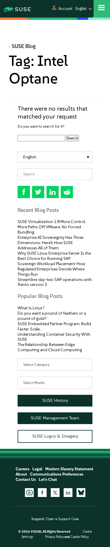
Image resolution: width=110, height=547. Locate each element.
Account (65, 8)
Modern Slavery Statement (69, 469)
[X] (55, 492)
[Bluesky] (81, 492)
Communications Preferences (56, 474)
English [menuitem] (29, 157)
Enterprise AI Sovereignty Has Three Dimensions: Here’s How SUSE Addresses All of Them (50, 243)
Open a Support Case (62, 519)
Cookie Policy (79, 537)
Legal (37, 469)
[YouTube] (29, 492)
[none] (55, 157)
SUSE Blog (24, 46)
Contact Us (26, 479)
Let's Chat (48, 479)
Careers (22, 469)
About (21, 474)
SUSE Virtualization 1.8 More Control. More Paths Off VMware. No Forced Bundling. (52, 227)
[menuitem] (55, 157)
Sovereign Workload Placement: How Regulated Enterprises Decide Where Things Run (51, 269)
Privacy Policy (54, 537)
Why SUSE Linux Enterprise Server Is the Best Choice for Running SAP (54, 256)
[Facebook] (42, 492)
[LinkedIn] (68, 492)
